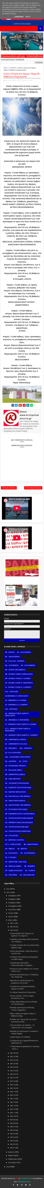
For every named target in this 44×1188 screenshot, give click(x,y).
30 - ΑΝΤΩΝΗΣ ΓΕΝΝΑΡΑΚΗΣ (17, 783)
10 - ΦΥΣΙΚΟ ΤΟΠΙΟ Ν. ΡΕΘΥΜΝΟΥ (19, 683)
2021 (8, 892)
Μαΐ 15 (12, 1099)
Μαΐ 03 (12, 1141)
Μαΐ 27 (12, 1056)
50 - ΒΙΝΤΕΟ (22, 849)
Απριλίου (11, 1152)
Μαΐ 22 (12, 1074)
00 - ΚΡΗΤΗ (9, 652)
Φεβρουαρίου (13, 1159)
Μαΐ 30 (12, 927)
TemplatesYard (26, 1178)
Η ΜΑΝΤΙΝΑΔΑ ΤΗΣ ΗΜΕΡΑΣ (20, 1037)
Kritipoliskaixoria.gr (23, 1182)
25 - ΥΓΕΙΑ (23, 761)
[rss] (30, 1184)
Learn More (18, 17)
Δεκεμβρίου (12, 896)
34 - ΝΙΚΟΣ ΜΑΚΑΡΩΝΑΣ (15, 801)
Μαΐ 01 (12, 1148)
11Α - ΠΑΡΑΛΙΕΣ (11, 692)
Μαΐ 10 (12, 1116)
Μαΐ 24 (12, 1067)
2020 (8, 1167)
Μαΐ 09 (12, 1120)
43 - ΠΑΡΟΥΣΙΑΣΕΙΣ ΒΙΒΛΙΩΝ (17, 827)
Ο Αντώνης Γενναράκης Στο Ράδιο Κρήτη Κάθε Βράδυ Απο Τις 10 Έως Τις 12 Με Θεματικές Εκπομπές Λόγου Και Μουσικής (21, 579)
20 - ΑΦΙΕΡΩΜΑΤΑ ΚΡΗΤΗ (15, 739)
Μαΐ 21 (12, 1078)
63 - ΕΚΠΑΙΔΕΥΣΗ (27, 875)
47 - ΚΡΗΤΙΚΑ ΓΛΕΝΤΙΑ (14, 840)
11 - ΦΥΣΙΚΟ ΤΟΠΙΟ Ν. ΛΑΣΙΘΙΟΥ (18, 687)
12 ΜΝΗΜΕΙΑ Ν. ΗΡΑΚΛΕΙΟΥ (16, 696)
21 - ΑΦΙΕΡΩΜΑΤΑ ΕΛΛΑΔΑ (16, 744)
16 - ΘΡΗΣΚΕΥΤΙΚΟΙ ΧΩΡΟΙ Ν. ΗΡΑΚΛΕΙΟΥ (17, 714)
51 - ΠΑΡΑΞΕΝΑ (11, 853)
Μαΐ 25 (12, 1064)
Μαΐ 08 (12, 1123)
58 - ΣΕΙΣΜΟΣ (29, 866)
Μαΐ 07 (12, 1127)
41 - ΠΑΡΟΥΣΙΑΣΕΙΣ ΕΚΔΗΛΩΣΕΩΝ (19, 818)
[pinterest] (25, 1184)
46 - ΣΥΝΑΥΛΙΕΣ (11, 836)
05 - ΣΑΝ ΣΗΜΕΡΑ (28, 665)
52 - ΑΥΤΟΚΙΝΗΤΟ (28, 853)
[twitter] (17, 1184)
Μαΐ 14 (12, 1102)
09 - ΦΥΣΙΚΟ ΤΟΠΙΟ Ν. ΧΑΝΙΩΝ (17, 678)
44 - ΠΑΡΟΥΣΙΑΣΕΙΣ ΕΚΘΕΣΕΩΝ (18, 831)
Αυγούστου (12, 909)
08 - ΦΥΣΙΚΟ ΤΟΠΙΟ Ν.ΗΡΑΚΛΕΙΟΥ (19, 674)
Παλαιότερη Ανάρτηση (33, 488)
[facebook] (13, 1184)
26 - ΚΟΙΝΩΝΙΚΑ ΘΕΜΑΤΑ (15, 766)
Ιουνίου (11, 917)
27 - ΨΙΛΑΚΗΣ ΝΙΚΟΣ (13, 770)
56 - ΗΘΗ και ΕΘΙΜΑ (13, 866)
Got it (28, 17)
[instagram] (21, 1184)
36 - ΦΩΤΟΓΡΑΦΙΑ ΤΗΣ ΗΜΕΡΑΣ (18, 805)
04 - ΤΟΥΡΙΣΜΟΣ (11, 665)
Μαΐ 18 (12, 1088)
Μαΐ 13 (12, 1106)
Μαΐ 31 (12, 923)
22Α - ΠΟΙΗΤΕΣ (26, 748)
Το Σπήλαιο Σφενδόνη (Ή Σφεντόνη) (23, 992)
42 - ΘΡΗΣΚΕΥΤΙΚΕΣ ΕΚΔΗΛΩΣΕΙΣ (19, 822)
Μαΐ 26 (12, 1060)
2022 (8, 889)
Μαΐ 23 (12, 1071)
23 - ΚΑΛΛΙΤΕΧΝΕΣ (13, 753)
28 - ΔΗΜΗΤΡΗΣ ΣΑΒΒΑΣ (15, 774)
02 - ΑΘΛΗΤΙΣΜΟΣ (12, 657)
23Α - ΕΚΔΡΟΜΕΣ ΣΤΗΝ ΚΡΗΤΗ (17, 757)
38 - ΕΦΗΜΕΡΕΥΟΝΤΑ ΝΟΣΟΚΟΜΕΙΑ (20, 814)
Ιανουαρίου (12, 1162)
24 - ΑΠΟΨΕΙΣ (10, 761)
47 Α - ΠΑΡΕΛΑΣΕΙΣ (13, 844)
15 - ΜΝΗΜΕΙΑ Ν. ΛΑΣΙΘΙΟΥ (16, 705)
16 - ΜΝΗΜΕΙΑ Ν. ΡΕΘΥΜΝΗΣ (17, 720)
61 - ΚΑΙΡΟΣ (30, 871)
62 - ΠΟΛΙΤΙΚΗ (11, 875)
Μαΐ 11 (12, 1113)
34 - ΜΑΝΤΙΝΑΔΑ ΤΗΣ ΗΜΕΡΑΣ (17, 796)
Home (5, 68)
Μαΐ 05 (12, 1134)
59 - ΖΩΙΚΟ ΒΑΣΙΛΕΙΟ (14, 871)
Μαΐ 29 (12, 930)
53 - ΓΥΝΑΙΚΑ (10, 857)
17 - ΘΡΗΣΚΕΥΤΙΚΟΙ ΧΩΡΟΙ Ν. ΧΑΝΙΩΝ (20, 724)
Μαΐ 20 (12, 1081)
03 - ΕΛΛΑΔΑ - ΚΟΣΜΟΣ (14, 661)
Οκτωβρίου (12, 903)
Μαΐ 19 (12, 1085)
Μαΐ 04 (12, 1137)
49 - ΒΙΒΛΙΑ (10, 849)
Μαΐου (10, 920)
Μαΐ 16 (12, 1095)
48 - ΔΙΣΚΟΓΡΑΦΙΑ (31, 844)
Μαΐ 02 (12, 1144)
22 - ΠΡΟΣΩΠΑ (11, 748)
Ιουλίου (11, 913)
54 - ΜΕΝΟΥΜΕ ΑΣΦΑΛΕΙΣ (15, 862)
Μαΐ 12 (12, 1109)
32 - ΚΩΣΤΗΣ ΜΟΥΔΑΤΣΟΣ (15, 792)
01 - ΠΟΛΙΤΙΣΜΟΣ (24, 652)
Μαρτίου (11, 1155)
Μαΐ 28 (12, 1053)
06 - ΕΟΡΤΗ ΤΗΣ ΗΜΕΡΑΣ (15, 670)
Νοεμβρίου (12, 899)
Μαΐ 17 (12, 1092)
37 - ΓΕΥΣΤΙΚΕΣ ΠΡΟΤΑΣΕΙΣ (16, 809)
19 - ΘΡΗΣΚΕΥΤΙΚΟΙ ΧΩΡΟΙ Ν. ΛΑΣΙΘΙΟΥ (21, 735)
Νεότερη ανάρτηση (8, 488)
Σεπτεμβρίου (13, 906)
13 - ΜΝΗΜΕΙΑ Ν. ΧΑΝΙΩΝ (15, 700)
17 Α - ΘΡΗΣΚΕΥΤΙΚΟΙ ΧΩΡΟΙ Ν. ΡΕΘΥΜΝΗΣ (18, 730)
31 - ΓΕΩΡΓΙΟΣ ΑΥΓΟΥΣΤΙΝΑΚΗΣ (18, 788)
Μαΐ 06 (12, 1130)
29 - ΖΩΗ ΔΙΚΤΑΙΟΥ (13, 779)
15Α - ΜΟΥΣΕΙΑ (11, 709)
